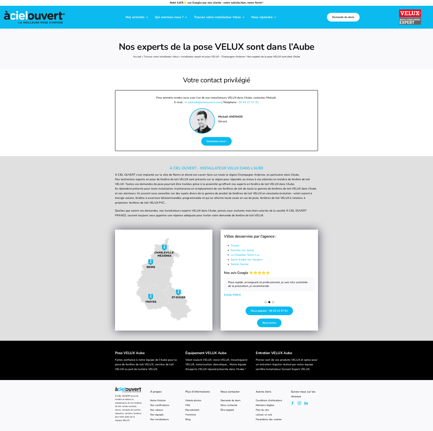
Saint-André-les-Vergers (247, 259)
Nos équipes (157, 415)
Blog (188, 419)
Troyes (235, 245)
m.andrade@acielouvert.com (203, 102)
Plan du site (262, 410)
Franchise (190, 415)
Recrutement (192, 410)
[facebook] (292, 403)
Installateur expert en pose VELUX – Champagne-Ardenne (213, 56)
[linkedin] (306, 403)
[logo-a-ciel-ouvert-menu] (34, 10)
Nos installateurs (159, 419)
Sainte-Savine (240, 264)
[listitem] (146, 365)
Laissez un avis (264, 415)
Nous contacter (229, 405)
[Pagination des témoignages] (266, 302)
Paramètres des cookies (269, 419)
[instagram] (299, 403)
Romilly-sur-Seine (242, 250)
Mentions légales (265, 405)
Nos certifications (159, 405)
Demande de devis (231, 400)
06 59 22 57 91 (249, 102)
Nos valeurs (156, 410)
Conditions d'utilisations (269, 400)
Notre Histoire (158, 400)
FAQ (187, 405)
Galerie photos (193, 400)
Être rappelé (227, 410)
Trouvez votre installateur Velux (161, 56)
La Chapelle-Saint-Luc (245, 255)
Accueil (137, 56)
